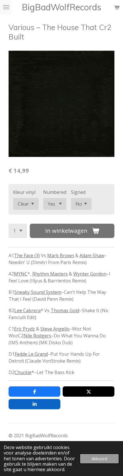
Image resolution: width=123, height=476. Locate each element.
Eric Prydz (24, 329)
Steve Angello (55, 329)
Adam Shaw (92, 255)
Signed (78, 192)
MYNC (20, 274)
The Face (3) (27, 255)
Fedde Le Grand (31, 354)
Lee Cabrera (27, 310)
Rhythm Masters (50, 274)
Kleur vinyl (24, 192)
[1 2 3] (18, 231)
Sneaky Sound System (37, 292)
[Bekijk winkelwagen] (116, 7)
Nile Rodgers (37, 336)
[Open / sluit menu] (6, 7)
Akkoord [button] (99, 458)
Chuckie (23, 372)
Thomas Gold (65, 310)
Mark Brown (60, 255)
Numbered (54, 192)
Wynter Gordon (89, 274)
